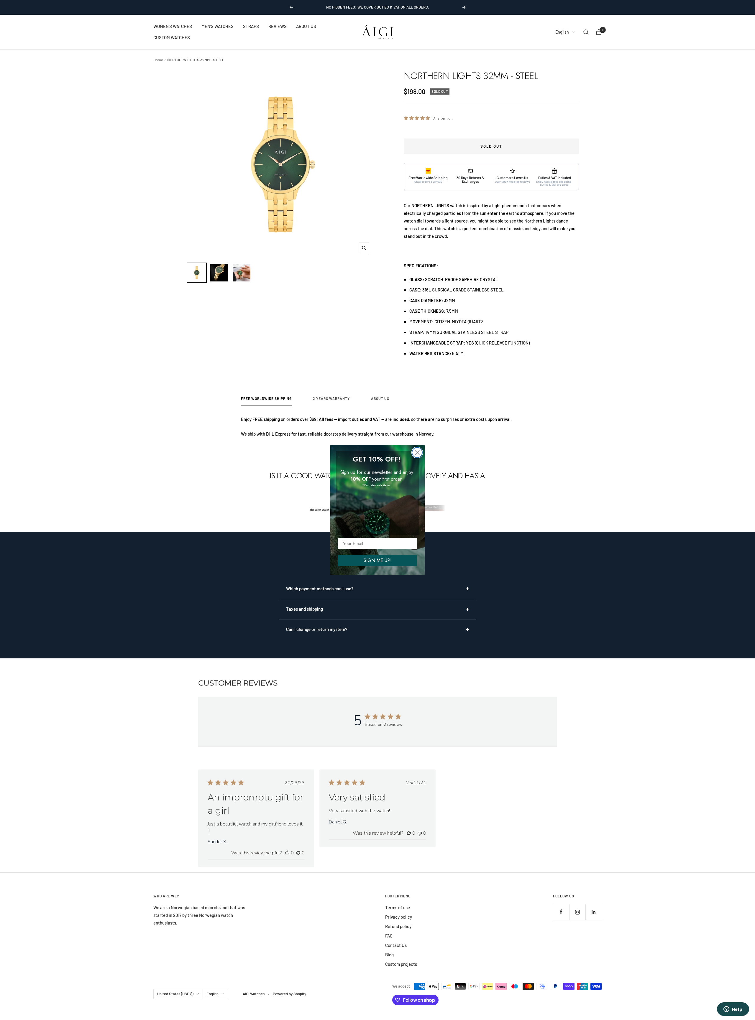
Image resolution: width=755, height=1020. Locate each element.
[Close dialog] (417, 452)
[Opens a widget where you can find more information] (733, 1009)
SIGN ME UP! (378, 560)
